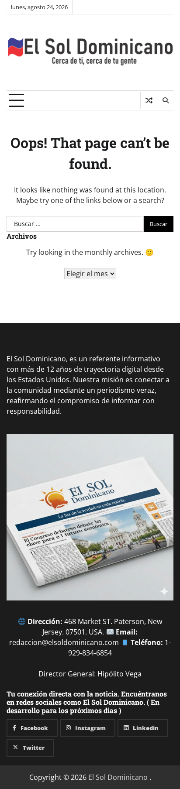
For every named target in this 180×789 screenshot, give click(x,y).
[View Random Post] (149, 100)
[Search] (165, 100)
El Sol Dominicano (118, 777)
